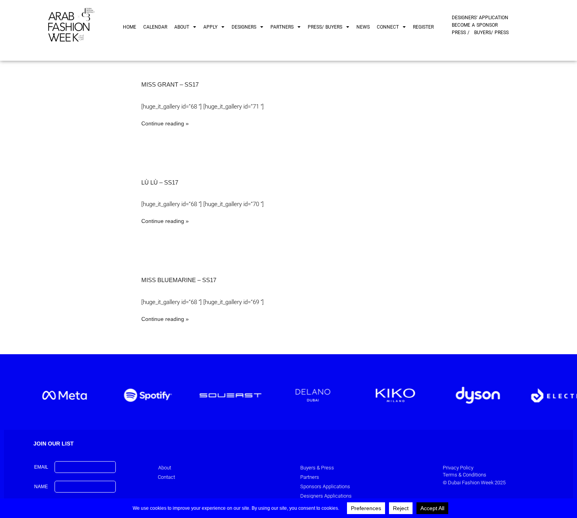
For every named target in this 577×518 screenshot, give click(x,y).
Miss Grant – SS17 (170, 84)
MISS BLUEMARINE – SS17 (178, 280)
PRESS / (460, 32)
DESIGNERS (244, 27)
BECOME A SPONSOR (475, 25)
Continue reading (162, 123)
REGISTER (423, 27)
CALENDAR (155, 27)
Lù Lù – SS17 (159, 182)
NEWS (363, 27)
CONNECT (388, 27)
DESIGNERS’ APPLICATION (480, 17)
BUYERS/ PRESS (491, 32)
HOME (129, 27)
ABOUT (181, 27)
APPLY (210, 27)
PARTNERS (282, 27)
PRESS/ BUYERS (325, 27)
